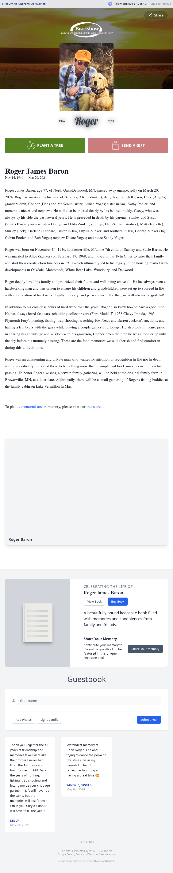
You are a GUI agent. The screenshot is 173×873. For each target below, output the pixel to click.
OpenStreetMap (91, 861)
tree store (93, 406)
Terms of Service (98, 854)
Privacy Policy (74, 854)
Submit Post (149, 720)
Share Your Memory (145, 649)
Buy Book (117, 601)
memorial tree (32, 406)
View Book (94, 601)
